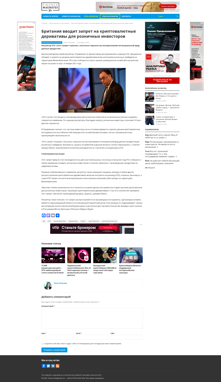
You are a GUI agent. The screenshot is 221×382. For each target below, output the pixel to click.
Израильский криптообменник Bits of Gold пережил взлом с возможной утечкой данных (79, 270)
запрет (83, 221)
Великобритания (60, 221)
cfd (44, 221)
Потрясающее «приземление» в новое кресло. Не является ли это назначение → (162, 144)
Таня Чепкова (69, 42)
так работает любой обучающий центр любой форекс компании (162, 162)
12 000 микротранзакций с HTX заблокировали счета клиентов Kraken (52, 269)
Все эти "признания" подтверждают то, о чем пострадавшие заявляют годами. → (161, 154)
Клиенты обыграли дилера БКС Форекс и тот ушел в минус (167, 95)
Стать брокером (91, 16)
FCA (49, 221)
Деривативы (73, 221)
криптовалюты (94, 221)
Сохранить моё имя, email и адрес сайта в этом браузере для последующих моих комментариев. (82, 343)
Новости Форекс (50, 16)
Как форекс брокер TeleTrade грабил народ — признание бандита (167, 107)
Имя (44, 333)
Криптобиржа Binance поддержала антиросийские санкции (130, 269)
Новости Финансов (71, 16)
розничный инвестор (109, 221)
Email (79, 333)
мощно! (151, 167)
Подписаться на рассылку (162, 80)
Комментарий (48, 306)
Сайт (112, 333)
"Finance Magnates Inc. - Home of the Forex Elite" (66, 378)
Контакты (126, 16)
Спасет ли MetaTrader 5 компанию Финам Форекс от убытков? (166, 119)
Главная (44, 23)
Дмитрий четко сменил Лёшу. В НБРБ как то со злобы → (161, 136)
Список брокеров (110, 16)
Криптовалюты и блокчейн (59, 23)
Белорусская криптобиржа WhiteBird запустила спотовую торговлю (104, 269)
